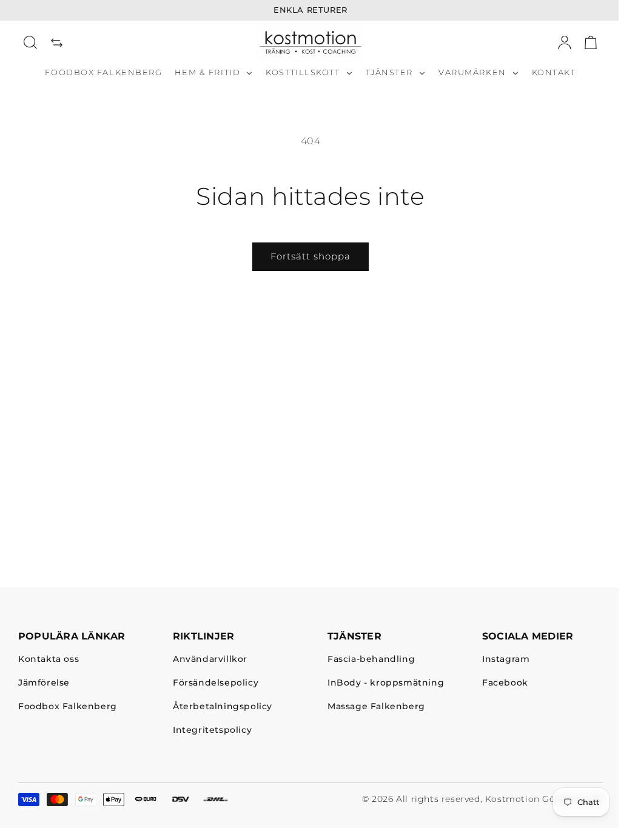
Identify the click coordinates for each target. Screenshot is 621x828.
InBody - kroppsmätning (385, 683)
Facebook (505, 683)
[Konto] (564, 42)
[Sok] (30, 42)
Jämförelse (44, 683)
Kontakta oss (48, 660)
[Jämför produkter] (57, 42)
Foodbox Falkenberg (67, 706)
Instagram (505, 660)
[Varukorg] (591, 42)
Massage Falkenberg (376, 706)
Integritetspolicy (212, 730)
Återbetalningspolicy (222, 706)
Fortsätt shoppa (310, 256)
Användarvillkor (210, 660)
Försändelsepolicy (215, 683)
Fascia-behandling (371, 660)
